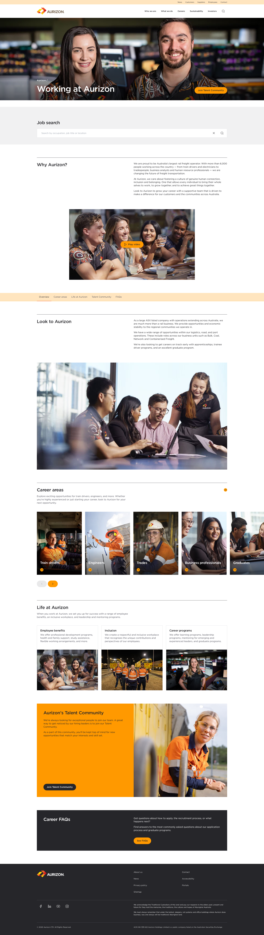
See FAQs (142, 840)
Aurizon (41, 80)
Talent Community (101, 297)
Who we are (150, 11)
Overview (44, 297)
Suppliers (201, 2)
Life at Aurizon (79, 297)
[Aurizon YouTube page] (58, 906)
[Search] (222, 133)
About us (138, 872)
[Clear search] (214, 133)
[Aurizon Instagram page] (67, 906)
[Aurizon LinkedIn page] (49, 906)
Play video (134, 244)
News (180, 2)
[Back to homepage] (50, 873)
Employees (212, 2)
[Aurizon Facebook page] (41, 906)
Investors (212, 11)
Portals (185, 885)
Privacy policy (140, 885)
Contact (224, 2)
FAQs (119, 297)
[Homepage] (50, 11)
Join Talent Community (211, 90)
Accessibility (188, 879)
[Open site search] (223, 11)
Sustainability (196, 11)
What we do (167, 11)
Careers (181, 11)
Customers (189, 2)
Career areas (60, 297)
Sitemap (137, 892)
